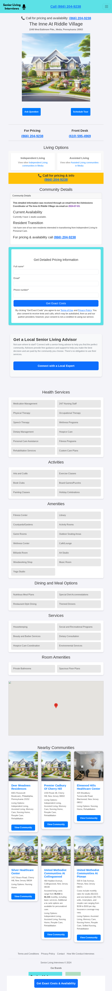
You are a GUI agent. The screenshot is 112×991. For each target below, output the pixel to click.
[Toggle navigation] (106, 6)
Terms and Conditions (28, 954)
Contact (61, 954)
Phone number (21, 290)
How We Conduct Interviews (80, 954)
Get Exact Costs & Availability (56, 983)
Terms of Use (67, 310)
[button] (56, 705)
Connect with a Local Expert (56, 365)
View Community (23, 827)
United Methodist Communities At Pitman (88, 873)
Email (17, 278)
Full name (19, 266)
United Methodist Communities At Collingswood (55, 873)
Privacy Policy (85, 310)
